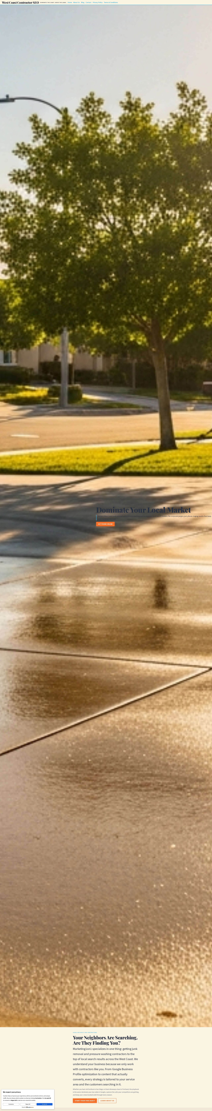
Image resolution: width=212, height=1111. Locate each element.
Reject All (28, 1104)
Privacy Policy (98, 2)
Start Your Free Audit (85, 1101)
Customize (11, 1104)
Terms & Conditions (111, 2)
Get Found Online (105, 524)
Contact (88, 2)
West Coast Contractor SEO (20, 2)
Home (70, 2)
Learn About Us (107, 1101)
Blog (82, 2)
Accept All (44, 1104)
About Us (76, 2)
